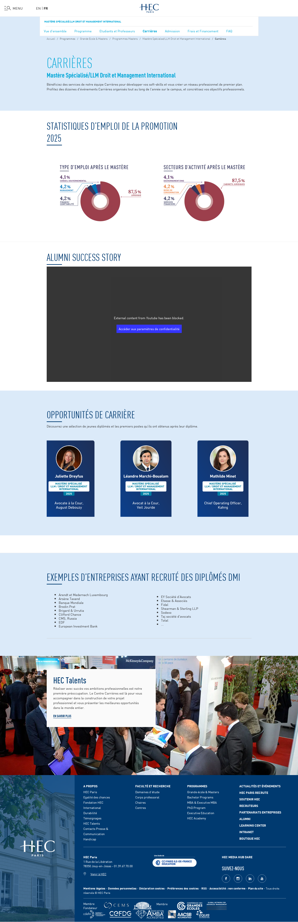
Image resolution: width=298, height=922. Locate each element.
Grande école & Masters (203, 792)
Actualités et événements (260, 786)
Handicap (89, 839)
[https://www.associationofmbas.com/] (150, 914)
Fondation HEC (93, 802)
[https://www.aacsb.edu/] (179, 914)
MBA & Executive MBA (202, 802)
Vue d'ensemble (55, 30)
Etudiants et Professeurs (117, 30)
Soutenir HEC (249, 799)
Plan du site (255, 888)
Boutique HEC (249, 838)
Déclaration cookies (152, 888)
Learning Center (252, 825)
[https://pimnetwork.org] (142, 906)
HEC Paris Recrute (253, 792)
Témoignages (92, 818)
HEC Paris (90, 792)
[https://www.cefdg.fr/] (120, 914)
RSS (204, 888)
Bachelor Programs (200, 797)
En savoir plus (62, 716)
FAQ (229, 30)
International (92, 807)
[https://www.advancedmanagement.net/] (217, 906)
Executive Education (200, 813)
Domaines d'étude (147, 792)
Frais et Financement (203, 30)
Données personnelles (122, 888)
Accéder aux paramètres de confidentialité (149, 328)
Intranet (246, 832)
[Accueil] (149, 7)
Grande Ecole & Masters (94, 38)
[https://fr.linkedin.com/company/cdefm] (94, 914)
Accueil (51, 38)
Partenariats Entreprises (260, 812)
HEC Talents (91, 823)
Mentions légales (94, 888)
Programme (83, 30)
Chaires (140, 802)
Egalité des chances (96, 797)
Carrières (150, 30)
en (38, 8)
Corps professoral (147, 797)
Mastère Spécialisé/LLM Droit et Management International (82, 21)
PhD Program (196, 807)
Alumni (244, 819)
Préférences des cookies (183, 888)
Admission (172, 30)
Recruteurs (248, 805)
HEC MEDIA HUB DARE (237, 857)
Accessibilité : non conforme (227, 888)
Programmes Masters (125, 38)
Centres (140, 807)
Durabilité (90, 813)
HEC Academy (196, 818)
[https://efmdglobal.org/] (203, 914)
